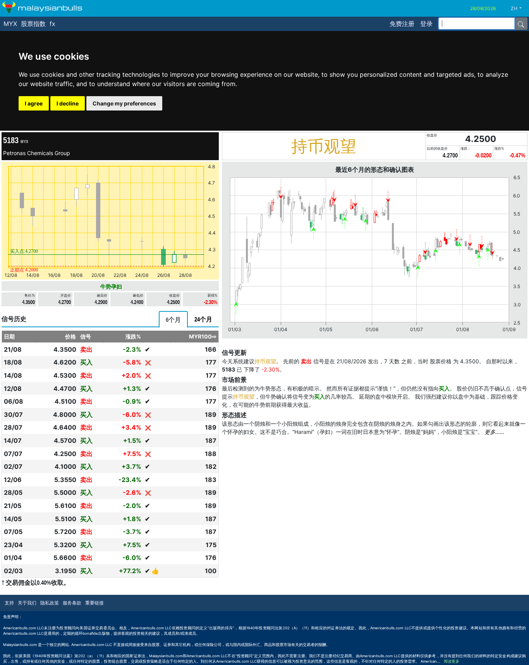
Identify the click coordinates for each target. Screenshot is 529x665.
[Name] (520, 23)
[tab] (173, 319)
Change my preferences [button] (124, 103)
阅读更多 (451, 661)
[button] (519, 8)
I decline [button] (68, 103)
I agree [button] (34, 103)
